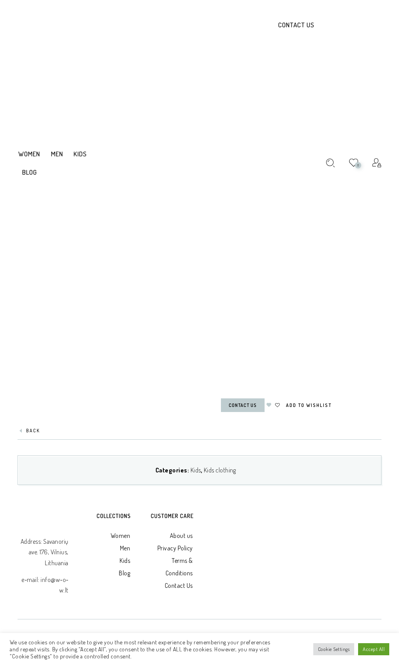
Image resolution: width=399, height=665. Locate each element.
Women (121, 535)
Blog (124, 573)
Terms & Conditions (179, 567)
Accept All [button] (374, 649)
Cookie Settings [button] (334, 649)
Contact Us (296, 25)
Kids (196, 470)
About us (181, 535)
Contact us (243, 405)
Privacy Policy (175, 548)
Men (125, 548)
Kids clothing (220, 470)
